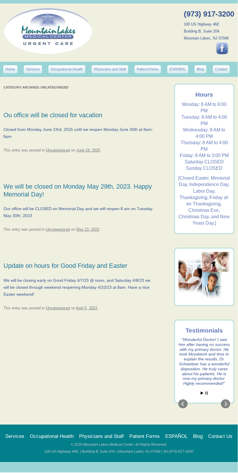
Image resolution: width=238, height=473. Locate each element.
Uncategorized (58, 150)
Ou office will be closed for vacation (52, 115)
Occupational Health (67, 69)
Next (225, 404)
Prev (183, 404)
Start (202, 393)
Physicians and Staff (110, 69)
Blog (200, 69)
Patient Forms (148, 69)
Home (10, 69)
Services (33, 69)
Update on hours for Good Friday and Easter (65, 265)
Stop (206, 393)
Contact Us (220, 436)
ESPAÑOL (178, 69)
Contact (221, 69)
